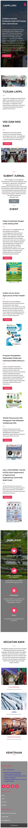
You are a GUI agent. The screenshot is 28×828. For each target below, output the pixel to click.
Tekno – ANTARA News (8, 769)
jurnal (14, 712)
